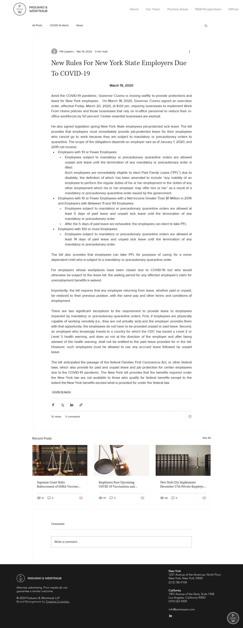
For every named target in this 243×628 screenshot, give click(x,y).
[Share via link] (81, 405)
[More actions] (189, 51)
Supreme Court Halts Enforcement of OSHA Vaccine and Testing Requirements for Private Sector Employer (57, 484)
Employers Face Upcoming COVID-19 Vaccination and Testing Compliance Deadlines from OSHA (119, 484)
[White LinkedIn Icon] (170, 616)
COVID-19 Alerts (59, 25)
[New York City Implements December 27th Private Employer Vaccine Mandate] (183, 460)
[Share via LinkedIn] (71, 405)
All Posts (37, 25)
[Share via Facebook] (53, 405)
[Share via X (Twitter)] (62, 405)
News (79, 25)
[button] (206, 25)
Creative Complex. (58, 601)
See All (207, 437)
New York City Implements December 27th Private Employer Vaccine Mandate (182, 484)
